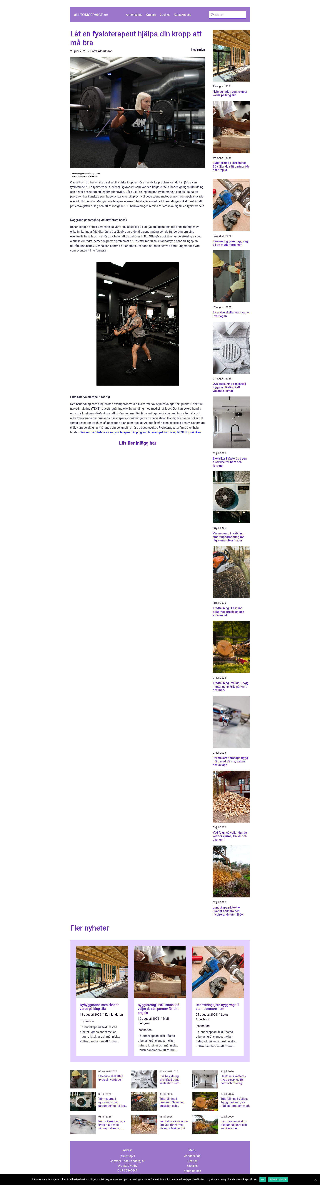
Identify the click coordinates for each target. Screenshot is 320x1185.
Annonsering (134, 14)
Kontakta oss (182, 14)
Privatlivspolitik (278, 1179)
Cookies (165, 14)
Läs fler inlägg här (137, 443)
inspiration (198, 49)
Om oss (151, 14)
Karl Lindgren (114, 1014)
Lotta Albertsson (101, 51)
